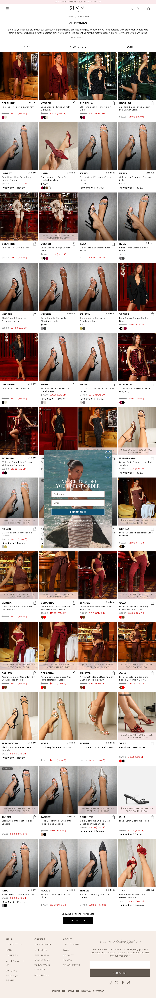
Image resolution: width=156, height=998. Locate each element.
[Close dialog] (108, 454)
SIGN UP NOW (78, 512)
